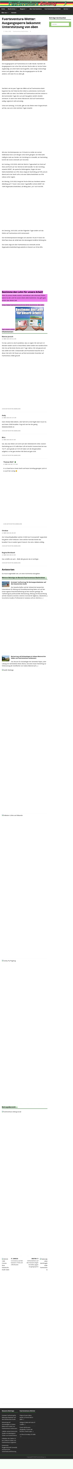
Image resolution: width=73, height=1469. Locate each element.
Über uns (4, 12)
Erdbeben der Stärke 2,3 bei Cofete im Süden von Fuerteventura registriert (9, 1440)
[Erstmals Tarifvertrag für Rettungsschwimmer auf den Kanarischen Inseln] (6, 586)
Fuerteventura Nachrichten (20, 31)
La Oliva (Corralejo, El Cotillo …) (28, 1435)
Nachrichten (11, 9)
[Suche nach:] (60, 24)
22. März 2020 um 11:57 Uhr (10, 464)
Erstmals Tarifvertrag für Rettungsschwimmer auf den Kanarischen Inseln (28, 583)
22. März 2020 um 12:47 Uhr (9, 417)
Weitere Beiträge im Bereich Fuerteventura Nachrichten (23, 578)
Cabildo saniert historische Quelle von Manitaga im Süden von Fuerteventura (9, 1433)
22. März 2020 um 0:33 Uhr (9, 555)
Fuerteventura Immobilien (53, 9)
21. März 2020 (7, 31)
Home (3, 9)
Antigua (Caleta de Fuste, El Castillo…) (27, 1423)
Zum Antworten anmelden (11, 409)
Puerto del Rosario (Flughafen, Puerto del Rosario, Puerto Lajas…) (26, 1429)
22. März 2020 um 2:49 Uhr (9, 533)
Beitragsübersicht (9, 1107)
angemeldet (12, 573)
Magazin (22, 9)
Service (66, 9)
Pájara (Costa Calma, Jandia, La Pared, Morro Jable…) (26, 1417)
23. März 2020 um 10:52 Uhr (9, 339)
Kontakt (13, 12)
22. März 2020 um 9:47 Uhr (9, 439)
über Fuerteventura (36, 9)
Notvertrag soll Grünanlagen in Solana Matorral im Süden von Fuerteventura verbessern (28, 657)
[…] (42, 598)
